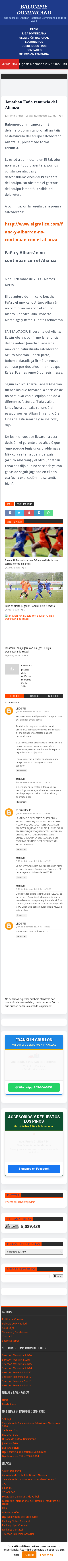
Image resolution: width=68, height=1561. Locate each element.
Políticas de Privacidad (14, 1323)
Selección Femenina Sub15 (16, 1381)
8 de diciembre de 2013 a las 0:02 (33, 712)
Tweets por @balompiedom (20, 1202)
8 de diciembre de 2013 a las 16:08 (34, 782)
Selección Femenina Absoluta (18, 1533)
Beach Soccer (9, 1404)
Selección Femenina (34, 54)
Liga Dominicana (34, 33)
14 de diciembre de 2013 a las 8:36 (34, 927)
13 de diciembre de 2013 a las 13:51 (34, 889)
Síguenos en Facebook (34, 1168)
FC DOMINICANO (23, 810)
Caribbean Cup (10, 1430)
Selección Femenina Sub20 (16, 1372)
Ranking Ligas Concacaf (15, 1525)
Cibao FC (7, 1487)
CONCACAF (8, 1492)
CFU (4, 1483)
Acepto (29, 1554)
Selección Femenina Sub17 (16, 1376)
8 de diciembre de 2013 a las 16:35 (34, 814)
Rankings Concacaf (12, 1529)
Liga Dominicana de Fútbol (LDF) (20, 1516)
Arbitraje (6, 1418)
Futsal (5, 1399)
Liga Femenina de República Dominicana (24, 1451)
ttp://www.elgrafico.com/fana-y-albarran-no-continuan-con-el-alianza (34, 232)
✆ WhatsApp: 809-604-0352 (33, 1087)
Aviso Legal (8, 1327)
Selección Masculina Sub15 (17, 1364)
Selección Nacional (34, 37)
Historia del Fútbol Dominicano (19, 1439)
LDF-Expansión (10, 1447)
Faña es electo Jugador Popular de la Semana (30, 606)
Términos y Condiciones (15, 1332)
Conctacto (7, 1336)
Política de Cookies (12, 1319)
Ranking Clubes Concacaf (16, 1521)
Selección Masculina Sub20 (17, 1355)
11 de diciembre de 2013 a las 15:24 (34, 861)
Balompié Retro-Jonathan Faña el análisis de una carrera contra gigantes (31, 562)
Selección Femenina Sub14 (16, 1385)
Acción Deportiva (11, 1470)
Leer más (46, 1555)
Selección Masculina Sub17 (17, 1359)
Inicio (34, 29)
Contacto (34, 50)
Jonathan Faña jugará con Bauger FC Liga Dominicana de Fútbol (28, 650)
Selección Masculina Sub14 (17, 1368)
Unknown (21, 708)
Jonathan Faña (24, 504)
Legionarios (34, 41)
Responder (21, 771)
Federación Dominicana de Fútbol (20, 1496)
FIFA (4, 1508)
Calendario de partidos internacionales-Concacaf (28, 1479)
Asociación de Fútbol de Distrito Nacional (24, 1475)
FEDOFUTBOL (10, 1434)
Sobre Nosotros (34, 46)
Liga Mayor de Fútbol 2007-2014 (20, 1456)
